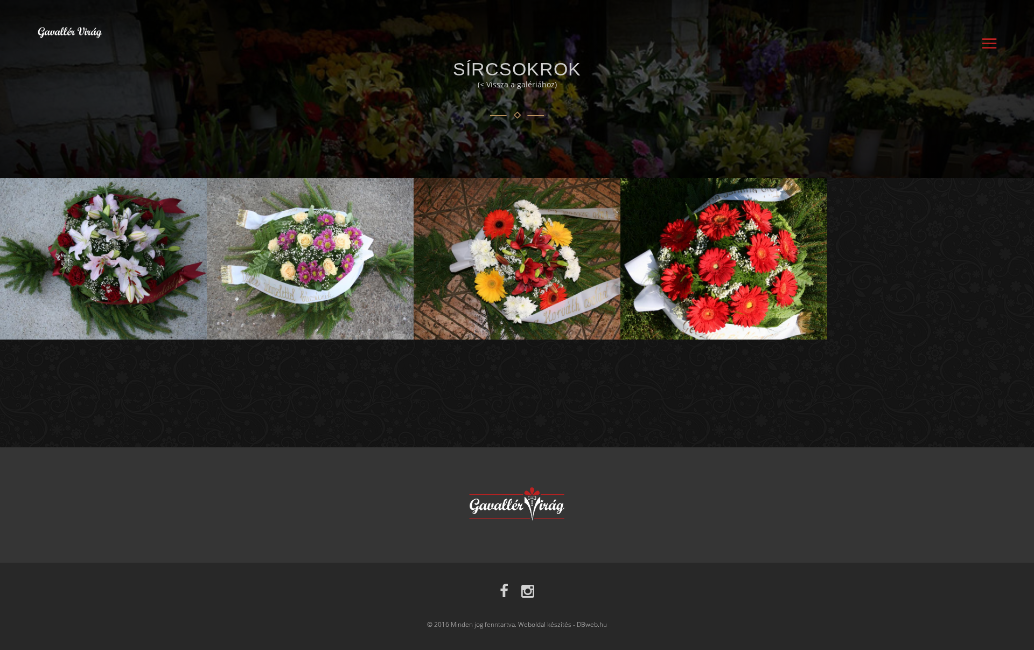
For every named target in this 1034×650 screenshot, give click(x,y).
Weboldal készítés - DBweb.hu (562, 624)
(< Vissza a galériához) (517, 84)
